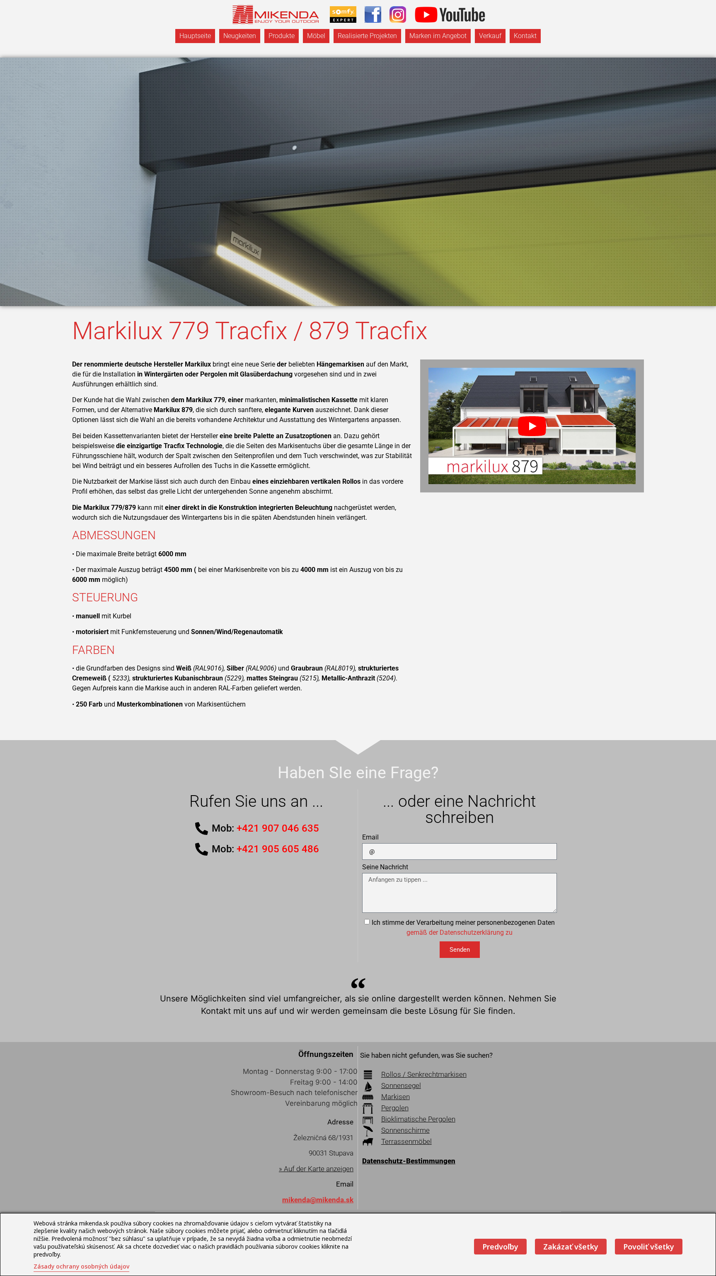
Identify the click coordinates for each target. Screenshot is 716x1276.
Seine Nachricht (385, 867)
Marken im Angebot (438, 36)
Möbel (316, 36)
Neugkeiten (239, 36)
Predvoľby (500, 1247)
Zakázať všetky (570, 1247)
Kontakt (525, 36)
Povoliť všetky (648, 1247)
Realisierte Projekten (367, 36)
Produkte (281, 36)
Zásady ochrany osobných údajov (81, 1266)
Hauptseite (195, 36)
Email (370, 837)
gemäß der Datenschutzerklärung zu (459, 932)
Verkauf (490, 36)
